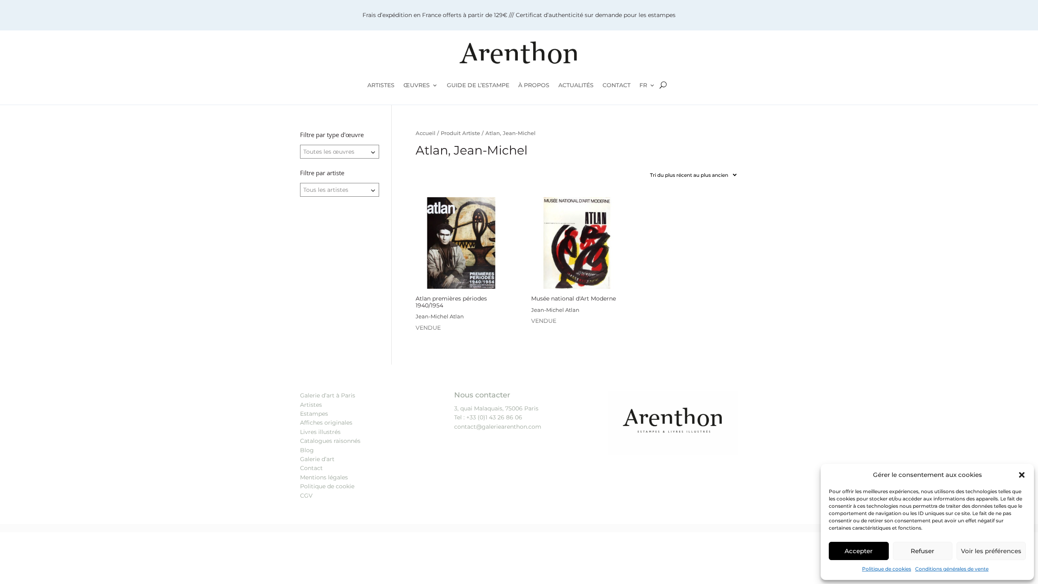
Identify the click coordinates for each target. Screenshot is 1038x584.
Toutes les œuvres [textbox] (328, 151)
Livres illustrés (320, 432)
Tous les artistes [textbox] (325, 189)
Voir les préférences (991, 551)
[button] (1022, 475)
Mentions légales (324, 477)
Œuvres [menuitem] (416, 85)
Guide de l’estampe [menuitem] (478, 85)
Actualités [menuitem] (576, 85)
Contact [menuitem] (617, 85)
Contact (311, 468)
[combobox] (339, 152)
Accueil (425, 133)
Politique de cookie (327, 486)
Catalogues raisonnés (330, 440)
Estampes (314, 413)
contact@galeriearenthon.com (497, 426)
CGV (306, 495)
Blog (307, 450)
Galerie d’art (317, 459)
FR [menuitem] (643, 85)
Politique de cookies (886, 569)
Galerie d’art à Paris (327, 395)
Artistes (311, 404)
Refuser (922, 551)
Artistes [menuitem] (381, 85)
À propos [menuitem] (533, 85)
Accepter (859, 551)
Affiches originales (326, 422)
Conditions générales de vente (952, 569)
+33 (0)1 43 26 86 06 (494, 417)
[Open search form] (663, 85)
